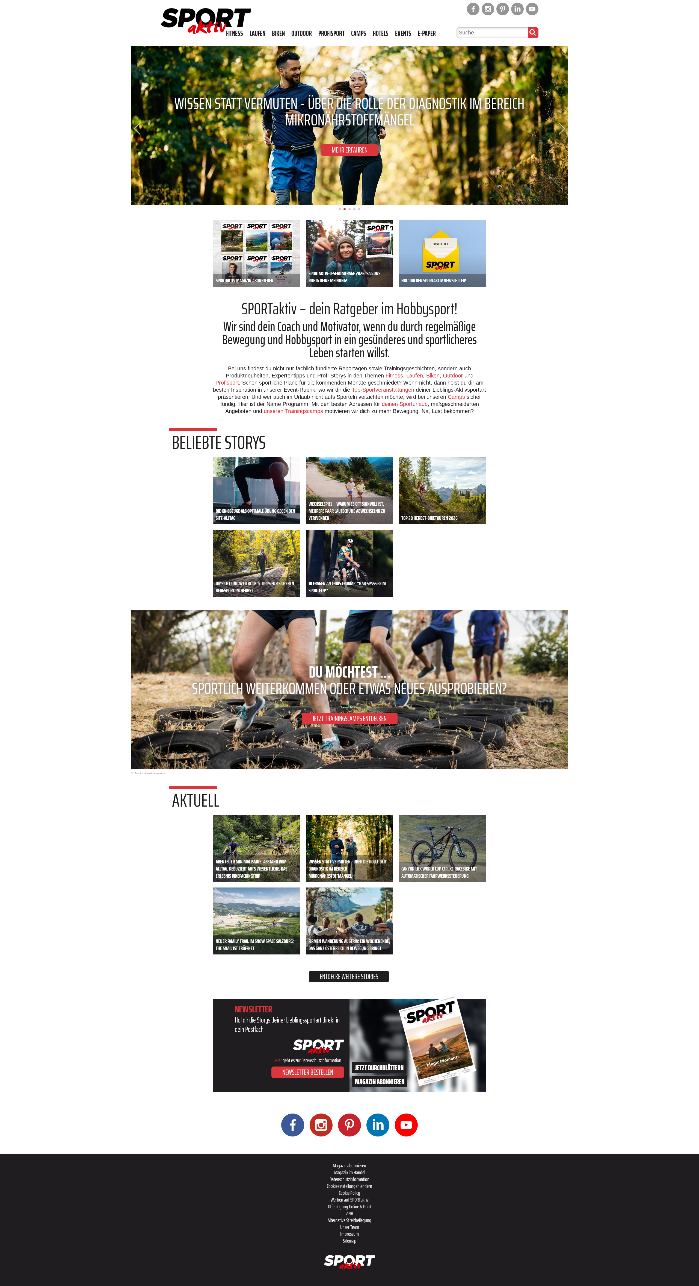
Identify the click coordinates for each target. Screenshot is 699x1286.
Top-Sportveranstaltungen (383, 390)
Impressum (349, 1233)
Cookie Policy (349, 1192)
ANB (349, 1213)
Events (403, 33)
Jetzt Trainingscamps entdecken (350, 718)
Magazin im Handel (349, 1172)
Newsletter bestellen (307, 1072)
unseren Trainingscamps (294, 411)
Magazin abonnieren (349, 1165)
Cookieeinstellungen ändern (349, 1186)
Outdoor (301, 33)
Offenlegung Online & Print (349, 1206)
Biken (278, 33)
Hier (278, 1060)
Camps (358, 33)
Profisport (331, 33)
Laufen (257, 33)
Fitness (234, 33)
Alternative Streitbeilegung (349, 1220)
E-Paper (427, 33)
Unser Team (349, 1227)
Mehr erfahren (350, 150)
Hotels (381, 33)
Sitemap (349, 1240)
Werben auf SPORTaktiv (350, 1199)
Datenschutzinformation (349, 1179)
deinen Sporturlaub (405, 404)
